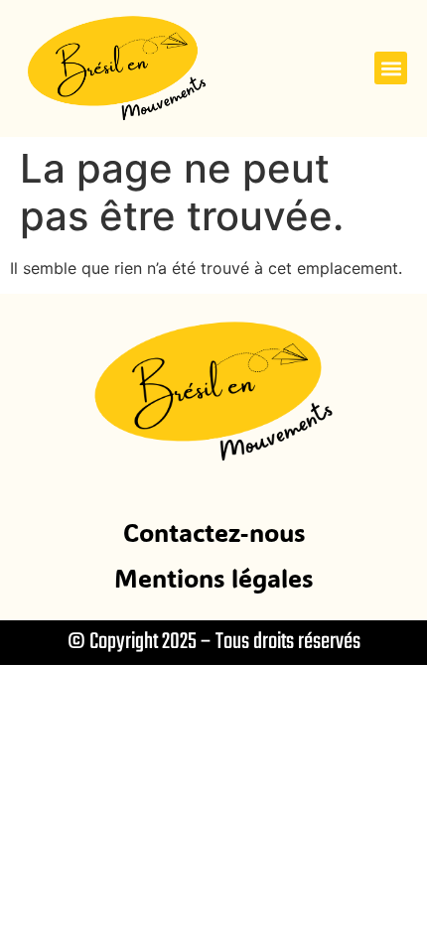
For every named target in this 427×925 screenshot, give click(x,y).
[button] (390, 68)
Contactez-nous (214, 532)
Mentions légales (213, 578)
